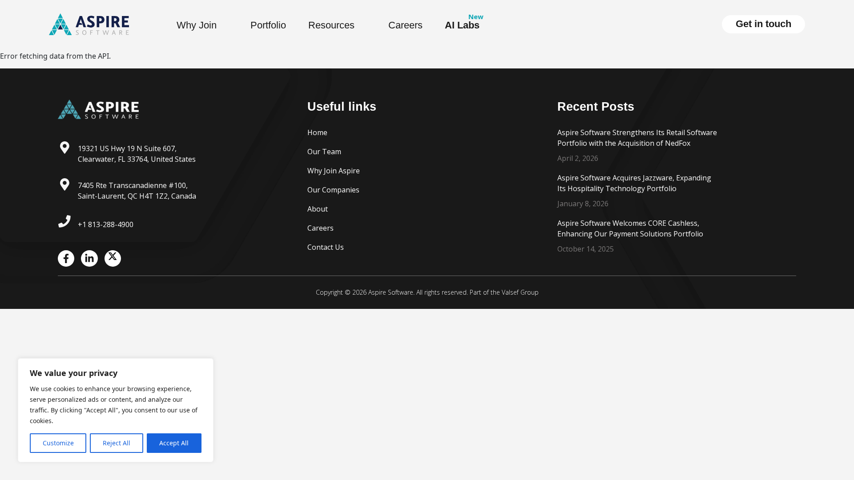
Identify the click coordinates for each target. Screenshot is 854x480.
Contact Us (325, 247)
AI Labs (462, 25)
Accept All (174, 443)
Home (317, 132)
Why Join (197, 25)
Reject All (116, 443)
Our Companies (333, 190)
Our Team (324, 151)
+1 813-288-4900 (105, 224)
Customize (58, 443)
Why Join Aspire (333, 171)
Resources (331, 25)
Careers (405, 25)
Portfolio (268, 25)
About (317, 209)
